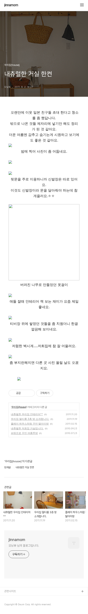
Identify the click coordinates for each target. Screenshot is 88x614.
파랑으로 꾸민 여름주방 (24, 433)
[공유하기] (24, 393)
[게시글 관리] (30, 393)
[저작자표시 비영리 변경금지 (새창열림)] (59, 393)
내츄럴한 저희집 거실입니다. (27, 428)
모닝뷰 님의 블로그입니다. (24, 545)
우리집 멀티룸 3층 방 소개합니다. (30, 419)
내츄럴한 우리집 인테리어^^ (27, 414)
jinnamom (11, 5)
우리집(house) (18, 407)
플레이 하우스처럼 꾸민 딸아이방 (30, 423)
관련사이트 (10, 591)
